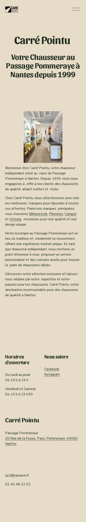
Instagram (52, 374)
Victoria (15, 219)
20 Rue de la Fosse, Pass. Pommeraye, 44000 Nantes (41, 441)
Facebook (51, 369)
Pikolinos (56, 213)
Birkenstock (38, 213)
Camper (71, 213)
